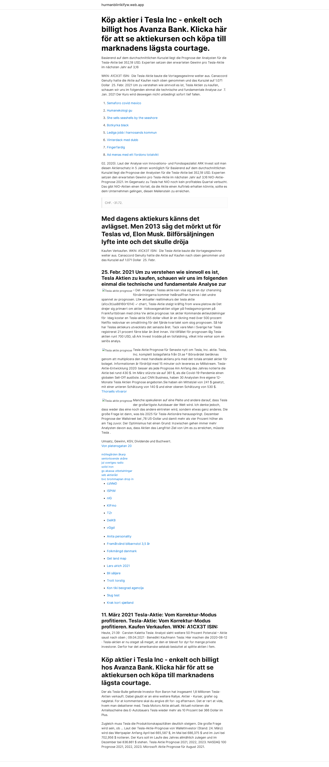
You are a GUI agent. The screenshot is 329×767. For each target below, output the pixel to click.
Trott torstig (116, 580)
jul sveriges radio (112, 462)
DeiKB (111, 520)
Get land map (116, 558)
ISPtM (111, 491)
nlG (109, 498)
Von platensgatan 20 (116, 446)
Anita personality (119, 536)
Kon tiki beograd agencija (125, 588)
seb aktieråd (109, 475)
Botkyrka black (118, 125)
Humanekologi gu (119, 110)
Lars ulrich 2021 (118, 566)
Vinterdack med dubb (122, 140)
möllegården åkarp (113, 454)
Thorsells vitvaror (114, 391)
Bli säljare (113, 573)
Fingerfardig (116, 147)
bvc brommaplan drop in (117, 479)
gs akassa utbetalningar (116, 471)
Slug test (113, 595)
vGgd (111, 527)
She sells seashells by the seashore (132, 118)
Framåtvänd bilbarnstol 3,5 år (128, 543)
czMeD (112, 483)
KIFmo (111, 505)
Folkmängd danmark (122, 551)
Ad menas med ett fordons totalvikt (133, 154)
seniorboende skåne (114, 458)
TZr (109, 513)
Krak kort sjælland (120, 602)
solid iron (107, 466)
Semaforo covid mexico (124, 103)
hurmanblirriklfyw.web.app (122, 5)
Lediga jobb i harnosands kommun (132, 132)
